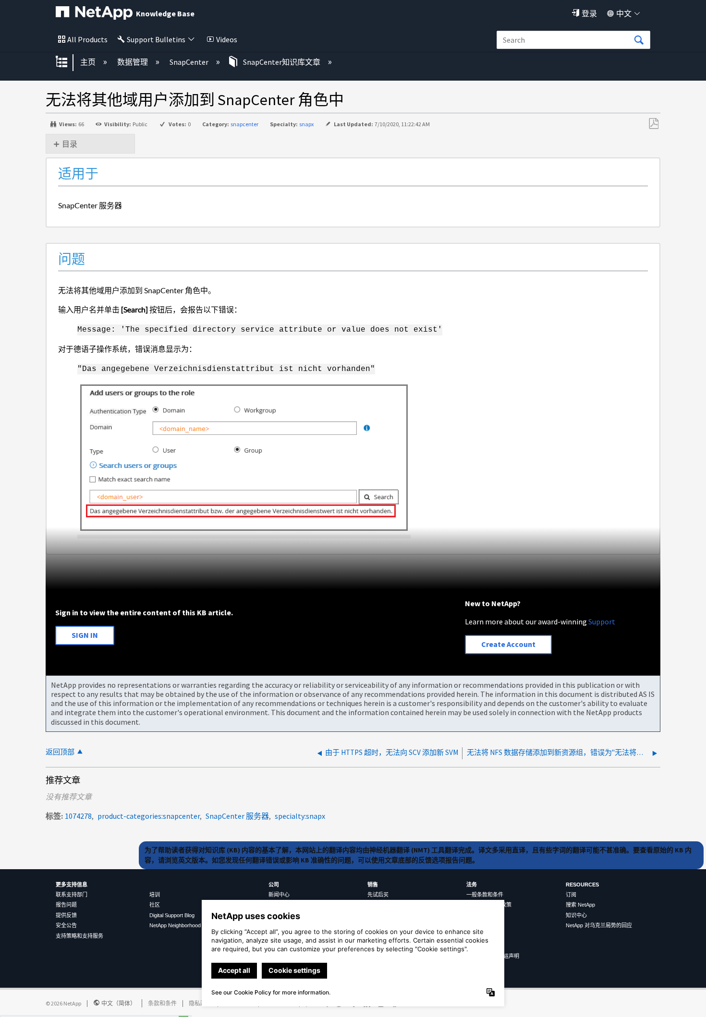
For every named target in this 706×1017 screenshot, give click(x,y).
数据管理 (133, 62)
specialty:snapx (300, 816)
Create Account (508, 644)
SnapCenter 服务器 (237, 816)
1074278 (78, 816)
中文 (624, 13)
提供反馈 (66, 915)
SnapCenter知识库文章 (282, 62)
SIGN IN (85, 635)
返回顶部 (60, 751)
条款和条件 (162, 1003)
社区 (154, 905)
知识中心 (576, 915)
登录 (589, 13)
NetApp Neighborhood (175, 925)
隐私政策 (200, 1003)
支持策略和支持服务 (79, 936)
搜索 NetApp (580, 905)
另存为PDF (653, 124)
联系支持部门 (71, 894)
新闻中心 (279, 894)
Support (601, 621)
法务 (471, 884)
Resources (582, 884)
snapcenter (244, 124)
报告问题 (66, 905)
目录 (69, 144)
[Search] (639, 40)
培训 (154, 894)
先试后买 (378, 894)
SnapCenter (190, 62)
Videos (226, 39)
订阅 (571, 894)
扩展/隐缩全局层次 (67, 62)
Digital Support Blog (172, 915)
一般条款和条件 (484, 894)
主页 (88, 62)
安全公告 (66, 925)
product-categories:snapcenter (148, 816)
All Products (87, 39)
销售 (372, 884)
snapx (306, 124)
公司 (273, 884)
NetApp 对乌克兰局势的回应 (599, 925)
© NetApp (63, 1003)
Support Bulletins (156, 39)
